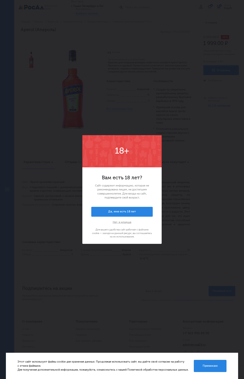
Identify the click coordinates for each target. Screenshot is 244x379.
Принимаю (210, 366)
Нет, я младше (122, 222)
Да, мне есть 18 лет (122, 211)
